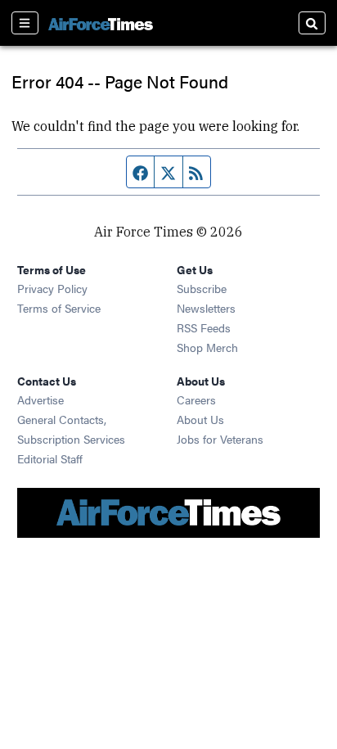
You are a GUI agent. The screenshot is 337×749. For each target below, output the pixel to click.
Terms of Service (59, 308)
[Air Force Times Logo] (100, 22)
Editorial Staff (50, 458)
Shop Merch (207, 347)
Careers (196, 399)
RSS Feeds (204, 327)
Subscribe (202, 288)
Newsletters (206, 308)
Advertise (40, 399)
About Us (200, 419)
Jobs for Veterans (220, 439)
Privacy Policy (52, 288)
